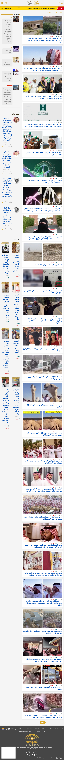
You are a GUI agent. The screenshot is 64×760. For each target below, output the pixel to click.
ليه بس (11, 69)
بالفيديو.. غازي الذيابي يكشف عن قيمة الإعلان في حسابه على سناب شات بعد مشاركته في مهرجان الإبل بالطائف (44, 490)
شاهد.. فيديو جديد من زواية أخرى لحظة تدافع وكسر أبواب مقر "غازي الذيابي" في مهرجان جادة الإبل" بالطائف (43, 574)
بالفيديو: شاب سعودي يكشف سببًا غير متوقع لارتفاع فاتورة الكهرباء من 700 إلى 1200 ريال (17, 307)
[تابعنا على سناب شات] (29, 755)
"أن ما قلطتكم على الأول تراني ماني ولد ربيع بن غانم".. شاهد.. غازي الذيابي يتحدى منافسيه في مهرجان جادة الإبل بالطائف (43, 603)
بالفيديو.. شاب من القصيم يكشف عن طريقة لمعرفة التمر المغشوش (16, 262)
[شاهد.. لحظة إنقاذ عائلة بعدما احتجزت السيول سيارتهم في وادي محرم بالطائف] (42, 364)
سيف (11, 17)
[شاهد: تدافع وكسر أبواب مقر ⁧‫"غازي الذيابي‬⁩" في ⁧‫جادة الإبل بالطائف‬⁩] (42, 674)
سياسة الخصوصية (23, 732)
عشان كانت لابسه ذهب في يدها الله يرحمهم (7, 62)
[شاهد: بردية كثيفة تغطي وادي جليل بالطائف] (42, 252)
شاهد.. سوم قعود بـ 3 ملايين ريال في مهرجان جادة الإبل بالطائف (44, 406)
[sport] (29, 3)
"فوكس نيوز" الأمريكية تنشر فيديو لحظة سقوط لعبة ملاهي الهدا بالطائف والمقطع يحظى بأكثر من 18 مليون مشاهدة (43, 209)
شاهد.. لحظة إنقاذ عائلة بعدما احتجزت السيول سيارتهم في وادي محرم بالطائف (43, 378)
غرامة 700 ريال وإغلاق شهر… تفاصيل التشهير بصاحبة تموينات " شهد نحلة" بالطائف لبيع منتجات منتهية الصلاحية (43, 125)
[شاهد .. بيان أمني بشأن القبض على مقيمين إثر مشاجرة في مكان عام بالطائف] (42, 278)
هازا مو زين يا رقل (8, 51)
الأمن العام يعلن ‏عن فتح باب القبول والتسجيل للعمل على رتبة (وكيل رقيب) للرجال (5, 264)
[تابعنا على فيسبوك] (34, 755)
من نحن (43, 732)
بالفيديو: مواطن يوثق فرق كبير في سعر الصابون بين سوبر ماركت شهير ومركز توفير (6, 306)
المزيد (42, 722)
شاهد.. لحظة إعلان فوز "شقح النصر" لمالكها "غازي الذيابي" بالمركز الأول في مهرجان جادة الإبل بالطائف (42, 546)
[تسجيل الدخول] (62, 3)
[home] (36, 3)
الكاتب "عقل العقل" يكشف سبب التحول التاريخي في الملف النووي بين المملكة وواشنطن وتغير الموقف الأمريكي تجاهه (7, 187)
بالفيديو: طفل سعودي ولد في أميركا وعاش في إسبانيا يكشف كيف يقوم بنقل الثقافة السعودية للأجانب (5, 354)
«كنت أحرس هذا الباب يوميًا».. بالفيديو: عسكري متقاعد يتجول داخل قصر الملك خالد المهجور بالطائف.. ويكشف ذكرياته (44, 40)
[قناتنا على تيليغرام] (27, 755)
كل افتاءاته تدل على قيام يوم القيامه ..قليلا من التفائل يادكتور (7, 76)
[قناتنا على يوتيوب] (32, 755)
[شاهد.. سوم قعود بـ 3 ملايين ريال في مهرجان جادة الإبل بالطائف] (42, 392)
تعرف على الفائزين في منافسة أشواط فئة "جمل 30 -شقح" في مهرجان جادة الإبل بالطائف (43, 518)
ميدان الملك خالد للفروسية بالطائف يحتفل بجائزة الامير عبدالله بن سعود (44, 153)
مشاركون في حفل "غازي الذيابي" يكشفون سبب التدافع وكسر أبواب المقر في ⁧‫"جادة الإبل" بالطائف (44, 660)
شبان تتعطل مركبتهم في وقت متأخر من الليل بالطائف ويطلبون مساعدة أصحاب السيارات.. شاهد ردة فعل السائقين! (44, 321)
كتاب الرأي (15, 114)
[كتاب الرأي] (59, 3)
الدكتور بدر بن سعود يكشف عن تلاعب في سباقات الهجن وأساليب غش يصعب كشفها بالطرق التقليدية (7, 159)
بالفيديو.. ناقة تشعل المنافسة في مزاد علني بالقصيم (16, 346)
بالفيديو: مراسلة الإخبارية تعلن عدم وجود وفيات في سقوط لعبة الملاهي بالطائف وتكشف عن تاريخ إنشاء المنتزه (43, 238)
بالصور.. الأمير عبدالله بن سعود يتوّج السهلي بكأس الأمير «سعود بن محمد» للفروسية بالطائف (44, 97)
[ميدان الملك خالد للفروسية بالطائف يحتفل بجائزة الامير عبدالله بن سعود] (42, 140)
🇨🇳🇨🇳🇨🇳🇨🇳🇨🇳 (9, 85)
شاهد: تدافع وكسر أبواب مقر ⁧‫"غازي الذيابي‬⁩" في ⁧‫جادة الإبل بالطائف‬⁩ (43, 688)
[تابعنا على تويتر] (37, 755)
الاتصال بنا (37, 732)
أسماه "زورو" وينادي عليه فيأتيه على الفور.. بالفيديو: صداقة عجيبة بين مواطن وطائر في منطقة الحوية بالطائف (42, 69)
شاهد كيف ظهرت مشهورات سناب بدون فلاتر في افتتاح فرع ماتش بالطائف (42, 350)
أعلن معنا (31, 732)
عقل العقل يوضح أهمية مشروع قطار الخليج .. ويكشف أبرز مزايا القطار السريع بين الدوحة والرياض (7, 215)
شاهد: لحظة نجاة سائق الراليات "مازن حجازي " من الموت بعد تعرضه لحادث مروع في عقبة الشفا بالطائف (43, 716)
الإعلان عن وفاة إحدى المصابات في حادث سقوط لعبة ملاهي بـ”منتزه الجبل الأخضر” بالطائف (42, 181)
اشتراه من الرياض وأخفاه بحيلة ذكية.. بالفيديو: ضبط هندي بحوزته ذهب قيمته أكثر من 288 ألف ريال (16, 402)
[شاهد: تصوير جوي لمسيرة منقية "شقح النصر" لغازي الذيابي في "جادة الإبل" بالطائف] (42, 618)
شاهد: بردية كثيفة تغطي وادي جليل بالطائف (48, 265)
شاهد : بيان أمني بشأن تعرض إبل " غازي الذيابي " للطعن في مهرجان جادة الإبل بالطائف (43, 434)
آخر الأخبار (15, 243)
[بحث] (5, 3)
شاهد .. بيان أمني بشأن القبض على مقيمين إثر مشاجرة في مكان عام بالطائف (43, 292)
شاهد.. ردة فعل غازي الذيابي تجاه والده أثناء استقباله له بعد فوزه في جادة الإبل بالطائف (43, 462)
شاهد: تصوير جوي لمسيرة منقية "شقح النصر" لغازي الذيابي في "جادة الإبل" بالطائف (42, 632)
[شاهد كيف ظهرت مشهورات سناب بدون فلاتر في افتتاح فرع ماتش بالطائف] (42, 336)
